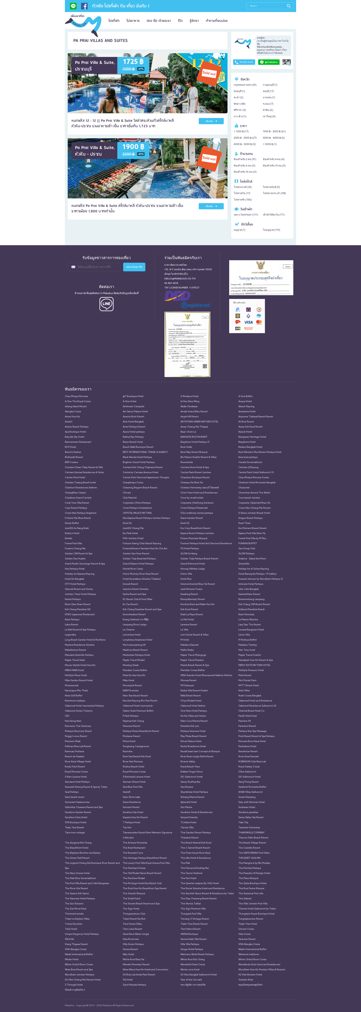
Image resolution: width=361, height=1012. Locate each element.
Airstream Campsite (133, 406)
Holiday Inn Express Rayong (79, 574)
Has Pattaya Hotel (75, 569)
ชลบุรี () (268, 91)
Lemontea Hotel (131, 635)
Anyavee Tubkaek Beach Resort (255, 416)
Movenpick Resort (132, 685)
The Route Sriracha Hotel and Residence (202, 888)
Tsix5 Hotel (71, 929)
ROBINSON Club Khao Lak (252, 761)
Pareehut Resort (247, 726)
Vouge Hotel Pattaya (191, 949)
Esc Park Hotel (130, 533)
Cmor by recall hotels (191, 498)
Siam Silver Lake (131, 797)
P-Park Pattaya (130, 716)
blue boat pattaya (248, 457)
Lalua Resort (71, 624)
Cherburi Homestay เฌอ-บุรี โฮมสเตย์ (199, 487)
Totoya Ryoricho (73, 924)
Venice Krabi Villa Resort (193, 939)
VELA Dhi (69, 939)
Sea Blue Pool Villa (133, 787)
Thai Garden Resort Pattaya (195, 832)
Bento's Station (73, 452)
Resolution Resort (248, 751)
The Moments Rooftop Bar (194, 868)
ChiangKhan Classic (75, 493)
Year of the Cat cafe (191, 980)
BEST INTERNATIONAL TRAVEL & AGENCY (145, 452)
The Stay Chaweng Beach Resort (198, 898)
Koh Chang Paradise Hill (77, 609)
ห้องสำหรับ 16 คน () (245, 172)
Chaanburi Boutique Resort (195, 477)
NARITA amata (131, 690)
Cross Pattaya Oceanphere (137, 508)
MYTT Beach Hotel (248, 685)
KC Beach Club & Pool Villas (137, 599)
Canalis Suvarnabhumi (250, 462)
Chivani (127, 493)
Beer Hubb (186, 447)
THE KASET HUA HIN (249, 858)
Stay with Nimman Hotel (251, 802)
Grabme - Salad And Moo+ (252, 558)
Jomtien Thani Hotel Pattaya (80, 594)
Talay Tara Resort (74, 827)
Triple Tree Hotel (247, 924)
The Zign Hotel (131, 909)
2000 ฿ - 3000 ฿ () (245, 138)
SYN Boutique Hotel (75, 822)
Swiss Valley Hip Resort (250, 817)
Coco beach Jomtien (249, 498)
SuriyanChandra (189, 817)
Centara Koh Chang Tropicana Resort (143, 467)
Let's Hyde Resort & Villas (194, 635)
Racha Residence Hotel (193, 746)
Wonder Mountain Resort (136, 964)
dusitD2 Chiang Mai (133, 528)
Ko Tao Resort (130, 604)
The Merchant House (134, 868)
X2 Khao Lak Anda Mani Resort (139, 974)
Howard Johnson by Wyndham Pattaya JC (260, 579)
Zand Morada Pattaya (134, 985)
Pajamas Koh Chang (133, 721)
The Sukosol (244, 898)
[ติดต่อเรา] (73, 7)
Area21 (68, 422)
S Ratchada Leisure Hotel (136, 777)
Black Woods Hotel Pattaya (137, 457)
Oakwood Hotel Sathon (193, 706)
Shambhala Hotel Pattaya (194, 792)
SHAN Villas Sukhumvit (250, 792)
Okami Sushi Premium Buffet (138, 711)
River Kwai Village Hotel (78, 761)
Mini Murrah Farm (247, 680)
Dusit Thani (244, 523)
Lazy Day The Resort (249, 624)
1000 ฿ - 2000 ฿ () (274, 131)
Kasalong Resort (189, 594)
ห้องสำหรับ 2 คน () (245, 159)
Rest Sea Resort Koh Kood (137, 756)
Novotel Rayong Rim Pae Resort (140, 701)
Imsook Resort (130, 584)
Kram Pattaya (72, 619)
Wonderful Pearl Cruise (192, 964)
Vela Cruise (244, 934)
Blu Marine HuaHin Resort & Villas (198, 457)
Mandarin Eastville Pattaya (79, 655)
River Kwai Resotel (248, 756)
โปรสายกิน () (242, 193)
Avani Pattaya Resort (134, 427)
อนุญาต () (239, 230)
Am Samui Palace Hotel (135, 411)
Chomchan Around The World (254, 493)
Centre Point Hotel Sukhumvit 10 (256, 472)
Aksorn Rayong (246, 406)
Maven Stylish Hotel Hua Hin (80, 665)
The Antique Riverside (135, 843)
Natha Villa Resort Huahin (194, 690)
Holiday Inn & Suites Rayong (253, 569)
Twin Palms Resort (190, 929)
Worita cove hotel (189, 969)
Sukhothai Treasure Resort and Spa (84, 807)
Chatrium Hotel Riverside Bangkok (256, 482)
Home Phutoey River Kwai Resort (141, 574)
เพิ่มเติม (210, 121)
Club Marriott (130, 498)
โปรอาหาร (133, 21)
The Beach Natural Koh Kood (195, 843)
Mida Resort (244, 675)
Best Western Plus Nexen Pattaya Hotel (259, 452)
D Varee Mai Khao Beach (78, 518)
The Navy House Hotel (77, 873)
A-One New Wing (189, 401)
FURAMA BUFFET (247, 543)
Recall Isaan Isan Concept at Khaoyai (200, 751)
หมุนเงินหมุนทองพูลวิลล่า (250, 985)
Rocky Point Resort (75, 766)
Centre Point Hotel (75, 477)
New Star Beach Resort (135, 695)
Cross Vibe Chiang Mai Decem (254, 508)
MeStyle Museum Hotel (251, 670)
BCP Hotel (70, 447)
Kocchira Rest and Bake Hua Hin (197, 604)
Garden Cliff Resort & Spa (78, 553)
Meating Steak (131, 665)
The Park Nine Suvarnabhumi (80, 878)
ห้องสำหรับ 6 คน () (244, 165)
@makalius (271, 62)
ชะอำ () (238, 97)
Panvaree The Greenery (78, 726)
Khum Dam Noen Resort (77, 604)
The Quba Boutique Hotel (252, 883)
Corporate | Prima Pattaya (137, 503)
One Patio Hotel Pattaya (193, 711)
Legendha (70, 635)
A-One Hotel (129, 401)
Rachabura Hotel (247, 746)
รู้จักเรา (194, 21)
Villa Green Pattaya (133, 944)
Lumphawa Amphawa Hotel (137, 640)
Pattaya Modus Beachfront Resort (141, 731)
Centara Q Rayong (248, 467)
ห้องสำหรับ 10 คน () (274, 165)
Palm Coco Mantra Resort (194, 721)
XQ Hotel (128, 980)
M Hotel (184, 640)
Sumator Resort (131, 807)
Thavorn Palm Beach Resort (253, 838)
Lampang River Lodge (134, 624)
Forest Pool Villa (73, 543)
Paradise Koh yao (189, 726)
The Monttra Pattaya (249, 868)
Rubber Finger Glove (191, 772)
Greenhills (243, 564)
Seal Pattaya (72, 792)
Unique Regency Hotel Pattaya (82, 934)
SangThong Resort (248, 782)
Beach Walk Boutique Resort (138, 447)
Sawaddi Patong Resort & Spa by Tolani (86, 787)
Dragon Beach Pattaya (250, 518)
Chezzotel (244, 487)
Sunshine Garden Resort (78, 812)
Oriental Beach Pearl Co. (251, 711)
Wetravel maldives (248, 954)
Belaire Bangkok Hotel (250, 447)
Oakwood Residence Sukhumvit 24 (257, 706)
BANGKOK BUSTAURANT (194, 437)
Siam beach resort (74, 797)
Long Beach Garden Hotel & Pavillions (85, 640)
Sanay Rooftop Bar (190, 782)
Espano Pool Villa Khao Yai (251, 533)
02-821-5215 (246, 62)
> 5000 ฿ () (270, 144)
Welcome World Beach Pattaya (197, 954)
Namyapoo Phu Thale (76, 690)
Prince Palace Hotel (190, 741)
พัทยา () (239, 104)
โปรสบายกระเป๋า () (274, 193)
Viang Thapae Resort (76, 944)
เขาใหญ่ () (269, 116)
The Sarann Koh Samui (77, 893)
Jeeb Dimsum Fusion (191, 589)
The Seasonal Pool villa (250, 893)
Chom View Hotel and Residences (199, 493)
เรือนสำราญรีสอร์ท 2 (75, 990)
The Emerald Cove (133, 853)
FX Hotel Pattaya (189, 548)
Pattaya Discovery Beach (78, 731)
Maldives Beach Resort (135, 650)
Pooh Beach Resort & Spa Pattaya (256, 736)
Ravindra (127, 751)
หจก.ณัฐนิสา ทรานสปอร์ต (193, 985)
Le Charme (129, 630)
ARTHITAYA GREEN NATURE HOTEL (199, 422)
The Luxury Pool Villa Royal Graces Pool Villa (146, 863)
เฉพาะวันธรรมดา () (246, 214)
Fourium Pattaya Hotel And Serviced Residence (206, 543)
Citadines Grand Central (78, 498)
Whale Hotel (71, 959)
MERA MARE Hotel (74, 670)
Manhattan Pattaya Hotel (136, 655)
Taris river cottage (75, 832)
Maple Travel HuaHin (249, 655)
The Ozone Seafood (191, 873)
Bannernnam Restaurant (78, 442)
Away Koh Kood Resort (250, 427)
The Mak (185, 863)
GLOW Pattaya (246, 553)
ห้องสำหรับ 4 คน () (273, 159)
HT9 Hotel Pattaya (75, 584)
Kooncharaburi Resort (134, 614)
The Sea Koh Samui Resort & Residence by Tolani (207, 893)
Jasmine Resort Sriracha (135, 589)
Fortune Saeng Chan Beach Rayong (142, 543)
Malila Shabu (187, 650)
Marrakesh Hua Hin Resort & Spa (255, 660)
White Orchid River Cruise (252, 959)
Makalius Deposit (189, 645)
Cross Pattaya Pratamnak (194, 508)
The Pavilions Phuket (134, 878)
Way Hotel (128, 954)
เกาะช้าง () (240, 116)
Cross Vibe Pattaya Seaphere (80, 513)
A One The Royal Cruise (78, 401)
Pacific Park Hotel (247, 716)
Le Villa (184, 630)
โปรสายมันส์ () (271, 187)
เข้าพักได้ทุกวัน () (274, 214)
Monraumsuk (71, 685)
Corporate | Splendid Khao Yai (254, 503)
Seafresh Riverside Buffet (252, 787)
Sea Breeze (186, 787)
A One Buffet (245, 396)
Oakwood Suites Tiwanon (79, 711)
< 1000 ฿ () (241, 131)
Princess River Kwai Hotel (252, 741)
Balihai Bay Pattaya (133, 437)
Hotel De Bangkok (74, 579)
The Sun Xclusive (74, 903)
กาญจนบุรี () (270, 85)
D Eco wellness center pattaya (196, 513)
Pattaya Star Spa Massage (252, 731)
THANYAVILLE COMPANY (251, 832)
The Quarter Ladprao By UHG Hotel (199, 883)
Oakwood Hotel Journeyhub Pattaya (84, 706)
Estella (68, 538)
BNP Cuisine (71, 462)
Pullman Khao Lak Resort (78, 746)
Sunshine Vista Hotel (76, 817)
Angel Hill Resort (189, 416)
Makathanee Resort (75, 650)
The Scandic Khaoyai (134, 893)
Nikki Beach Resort (190, 695)
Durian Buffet (72, 523)
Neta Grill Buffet (73, 695)
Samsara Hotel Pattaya (77, 782)
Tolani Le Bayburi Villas (77, 919)
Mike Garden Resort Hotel (79, 680)
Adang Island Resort (76, 406)
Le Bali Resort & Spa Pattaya (80, 630)
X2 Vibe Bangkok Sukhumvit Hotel (198, 974)
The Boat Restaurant (134, 848)
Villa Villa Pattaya (189, 944)
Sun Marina (186, 807)
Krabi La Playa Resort (191, 614)
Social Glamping (247, 797)
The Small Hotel (131, 898)
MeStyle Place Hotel (76, 675)
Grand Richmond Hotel (192, 564)
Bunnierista (186, 462)
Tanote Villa (186, 827)
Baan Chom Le (188, 432)
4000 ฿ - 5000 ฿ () (245, 144)
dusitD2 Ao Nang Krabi (77, 528)
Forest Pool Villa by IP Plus (252, 538)
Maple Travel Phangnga (193, 655)
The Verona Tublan (190, 903)
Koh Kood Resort (189, 609)
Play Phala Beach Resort (193, 736)
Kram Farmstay (246, 614)
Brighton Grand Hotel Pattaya (139, 462)
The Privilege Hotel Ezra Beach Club (142, 883)
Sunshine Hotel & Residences (196, 812)
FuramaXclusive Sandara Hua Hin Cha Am (145, 548)
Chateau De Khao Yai (191, 482)
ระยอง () (268, 104)
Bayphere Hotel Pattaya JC (195, 442)
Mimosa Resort (188, 680)
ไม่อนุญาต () (271, 230)
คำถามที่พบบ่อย (217, 21)
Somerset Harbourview (77, 802)
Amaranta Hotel (247, 411)
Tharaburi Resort (189, 838)
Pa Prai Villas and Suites (193, 716)
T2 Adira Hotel (188, 822)
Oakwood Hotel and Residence (255, 701)
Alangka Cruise (73, 411)
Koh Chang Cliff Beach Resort (254, 604)
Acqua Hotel (245, 401)
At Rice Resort (246, 422)
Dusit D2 (127, 523)
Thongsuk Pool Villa (190, 914)
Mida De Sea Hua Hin (134, 675)
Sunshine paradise (248, 812)
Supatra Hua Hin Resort (135, 817)
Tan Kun (127, 827)
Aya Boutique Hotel (75, 432)
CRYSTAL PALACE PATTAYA (137, 513)
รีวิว (180, 21)
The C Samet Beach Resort (195, 848)
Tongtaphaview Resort (250, 919)
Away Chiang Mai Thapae (194, 427)
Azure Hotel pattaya (134, 432)
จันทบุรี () (239, 91)
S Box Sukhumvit (247, 772)
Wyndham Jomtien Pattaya (79, 974)
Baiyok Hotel (245, 432)
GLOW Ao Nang (188, 553)
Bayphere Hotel (247, 442)
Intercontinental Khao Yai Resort (197, 584)
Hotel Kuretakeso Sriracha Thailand (142, 579)
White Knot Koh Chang (192, 959)
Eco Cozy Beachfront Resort (195, 528)
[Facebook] (84, 7)
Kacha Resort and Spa (134, 594)
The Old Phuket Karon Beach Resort (142, 873)
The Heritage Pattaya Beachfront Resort (145, 858)
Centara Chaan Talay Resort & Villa (84, 467)
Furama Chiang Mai (75, 548)
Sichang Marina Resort (192, 797)
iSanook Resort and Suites (79, 589)
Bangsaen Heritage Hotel (252, 437)
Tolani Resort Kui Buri (134, 919)
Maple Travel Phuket (134, 660)
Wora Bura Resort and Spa (79, 969)
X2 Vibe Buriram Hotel (250, 974)
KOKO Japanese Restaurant (80, 614)
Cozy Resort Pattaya (76, 508)
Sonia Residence (132, 802)
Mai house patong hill (134, 645)
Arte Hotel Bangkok (133, 422)
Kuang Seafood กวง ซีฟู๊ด (136, 619)
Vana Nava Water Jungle (136, 934)
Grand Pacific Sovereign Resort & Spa (85, 564)
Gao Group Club (246, 548)
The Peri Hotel (188, 878)
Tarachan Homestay (249, 827)
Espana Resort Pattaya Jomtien (197, 533)
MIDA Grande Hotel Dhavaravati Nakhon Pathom (206, 675)
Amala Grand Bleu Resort (194, 411)
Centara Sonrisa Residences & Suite (84, 472)
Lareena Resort (188, 624)
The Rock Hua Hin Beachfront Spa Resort (145, 888)
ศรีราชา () (240, 110)
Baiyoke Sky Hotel (74, 437)
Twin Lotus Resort (132, 929)
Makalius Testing (247, 645)
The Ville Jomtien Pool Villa (253, 903)
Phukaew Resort (131, 736)
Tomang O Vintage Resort (194, 919)
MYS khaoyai (187, 685)
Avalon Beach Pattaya (76, 427)
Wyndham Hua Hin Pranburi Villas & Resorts (261, 969)
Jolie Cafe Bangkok (248, 589)
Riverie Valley (187, 761)
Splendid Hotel (188, 802)
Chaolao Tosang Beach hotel (80, 482)
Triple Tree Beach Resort (194, 924)
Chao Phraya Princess (76, 396)
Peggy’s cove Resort (76, 736)
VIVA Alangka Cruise (249, 944)
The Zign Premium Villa (193, 909)
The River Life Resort (76, 888)
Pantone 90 (244, 721)
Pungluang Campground (136, 746)
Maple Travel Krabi (75, 660)
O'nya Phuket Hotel (190, 701)
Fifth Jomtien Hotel (133, 538)
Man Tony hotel (246, 650)
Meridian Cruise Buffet (135, 670)
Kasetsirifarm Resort (249, 594)
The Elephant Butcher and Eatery (83, 853)
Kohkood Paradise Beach (251, 609)
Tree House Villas (132, 924)
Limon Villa (244, 635)
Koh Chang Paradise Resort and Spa (142, 609)
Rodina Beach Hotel (133, 766)
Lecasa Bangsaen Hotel (251, 630)
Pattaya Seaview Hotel (193, 731)
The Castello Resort (249, 848)
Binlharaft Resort (74, 457)
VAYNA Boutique (189, 934)
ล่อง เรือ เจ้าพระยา (159, 21)
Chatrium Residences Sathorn (81, 487)
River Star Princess (133, 761)
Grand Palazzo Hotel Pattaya (138, 564)
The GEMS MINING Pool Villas (253, 853)
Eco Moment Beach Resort (252, 528)
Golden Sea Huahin (75, 558)
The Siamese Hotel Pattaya (80, 898)
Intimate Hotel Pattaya (250, 584)
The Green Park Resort (77, 858)
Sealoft (126, 792)
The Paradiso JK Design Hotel (254, 873)
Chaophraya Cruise (133, 482)
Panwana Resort (131, 726)
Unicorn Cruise (246, 929)
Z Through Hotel (74, 985)
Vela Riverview (131, 939)
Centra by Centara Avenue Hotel (140, 472)
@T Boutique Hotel (133, 396)
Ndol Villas (244, 690)
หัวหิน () (268, 110)
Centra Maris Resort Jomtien (195, 472)
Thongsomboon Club (134, 914)
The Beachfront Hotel (76, 848)
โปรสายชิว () (243, 199)
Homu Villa (186, 574)
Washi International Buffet (252, 949)
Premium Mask (72, 741)
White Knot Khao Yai (133, 959)
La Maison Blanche (248, 619)
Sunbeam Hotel (246, 807)
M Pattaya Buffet (247, 640)
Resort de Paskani (74, 756)
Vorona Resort (130, 949)
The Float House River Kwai (195, 853)
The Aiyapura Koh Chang (78, 843)
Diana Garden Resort (191, 518)
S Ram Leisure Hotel (76, 777)
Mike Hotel (128, 680)
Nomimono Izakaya (75, 701)
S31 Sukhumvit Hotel (191, 777)
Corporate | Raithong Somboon (197, 503)
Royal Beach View (190, 766)
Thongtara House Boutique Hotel (256, 914)
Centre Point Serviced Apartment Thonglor (146, 477)
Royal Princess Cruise (76, 772)
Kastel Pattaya (73, 599)
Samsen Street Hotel (134, 782)
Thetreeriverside (74, 914)
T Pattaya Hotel (131, 822)
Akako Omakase (189, 406)
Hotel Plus (185, 579)
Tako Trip (243, 822)
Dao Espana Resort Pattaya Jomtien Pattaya (146, 518)
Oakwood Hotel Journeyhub (138, 706)
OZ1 (67, 716)
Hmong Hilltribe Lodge (192, 569)
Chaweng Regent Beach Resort (140, 487)
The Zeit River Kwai (75, 909)
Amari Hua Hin (72, 416)
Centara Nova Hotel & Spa (194, 467)
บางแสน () (269, 97)
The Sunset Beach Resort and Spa (141, 903)
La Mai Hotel (187, 619)
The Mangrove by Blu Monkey (254, 863)
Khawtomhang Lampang (251, 599)
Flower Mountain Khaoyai (193, 538)
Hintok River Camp (133, 569)
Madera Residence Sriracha (79, 645)
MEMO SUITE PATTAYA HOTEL (254, 665)
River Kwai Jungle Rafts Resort (196, 756)
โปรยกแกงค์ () (243, 187)
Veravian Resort (247, 939)
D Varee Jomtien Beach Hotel (254, 513)
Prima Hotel (129, 741)
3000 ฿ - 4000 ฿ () (274, 138)
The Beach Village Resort (252, 843)
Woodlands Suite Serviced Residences (259, 964)
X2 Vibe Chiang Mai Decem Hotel (83, 980)
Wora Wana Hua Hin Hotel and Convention (145, 969)
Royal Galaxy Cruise (249, 766)
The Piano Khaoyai (248, 878)
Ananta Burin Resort (133, 416)
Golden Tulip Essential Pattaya (139, 558)
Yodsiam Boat (245, 980)
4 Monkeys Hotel (189, 396)
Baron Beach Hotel (133, 442)
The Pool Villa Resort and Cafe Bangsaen (87, 883)
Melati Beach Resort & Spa (194, 665)
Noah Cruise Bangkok (249, 695)
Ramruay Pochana (74, 751)
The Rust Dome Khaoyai (251, 888)
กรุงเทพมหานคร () (245, 85)
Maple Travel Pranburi (192, 660)
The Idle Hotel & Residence (195, 858)
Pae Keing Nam (73, 721)
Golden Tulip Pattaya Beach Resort (199, 558)
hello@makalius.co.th (180, 279)
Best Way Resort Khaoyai (194, 452)
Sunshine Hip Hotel (133, 812)
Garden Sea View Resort (136, 553)
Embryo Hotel (72, 533)
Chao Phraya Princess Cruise (253, 477)
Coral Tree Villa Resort (77, 503)
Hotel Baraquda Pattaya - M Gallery (257, 574)
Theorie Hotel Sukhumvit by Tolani (257, 909)
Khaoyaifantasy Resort (192, 599)
